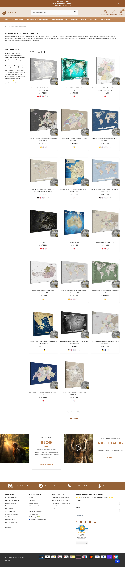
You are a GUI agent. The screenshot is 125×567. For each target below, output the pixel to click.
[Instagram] (80, 522)
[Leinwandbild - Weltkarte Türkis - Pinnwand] (74, 70)
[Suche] (54, 12)
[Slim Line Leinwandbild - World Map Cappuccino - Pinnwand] (43, 172)
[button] (39, 52)
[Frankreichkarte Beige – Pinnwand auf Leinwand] (74, 374)
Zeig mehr (74, 418)
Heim (6, 26)
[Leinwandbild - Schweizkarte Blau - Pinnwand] (43, 374)
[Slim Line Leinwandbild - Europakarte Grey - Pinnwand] (43, 121)
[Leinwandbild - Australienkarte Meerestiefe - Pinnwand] (74, 222)
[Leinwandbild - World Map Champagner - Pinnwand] (43, 70)
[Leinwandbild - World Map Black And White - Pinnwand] (74, 324)
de (38, 96)
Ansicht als (32, 52)
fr (43, 96)
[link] (77, 486)
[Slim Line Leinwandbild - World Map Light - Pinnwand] (74, 273)
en (40, 96)
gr (42, 350)
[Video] (78, 448)
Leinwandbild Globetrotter (19, 26)
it (45, 96)
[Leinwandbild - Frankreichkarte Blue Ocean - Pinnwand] (74, 172)
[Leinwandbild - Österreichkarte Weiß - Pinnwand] (43, 273)
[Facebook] (76, 522)
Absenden (80, 515)
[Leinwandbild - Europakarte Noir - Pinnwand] (43, 222)
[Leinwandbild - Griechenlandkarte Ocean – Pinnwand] (43, 324)
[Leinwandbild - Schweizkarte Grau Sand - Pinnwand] (74, 121)
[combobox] (52, 12)
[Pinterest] (85, 522)
